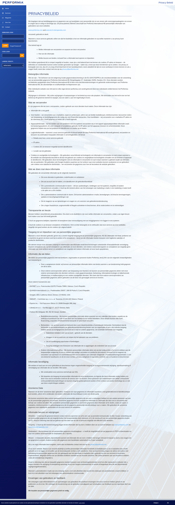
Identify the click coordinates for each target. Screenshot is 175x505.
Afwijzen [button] (156, 503)
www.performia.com (35, 30)
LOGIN (5, 45)
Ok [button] (168, 503)
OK (22, 55)
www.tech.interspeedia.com (56, 30)
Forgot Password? (15, 46)
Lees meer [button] (82, 503)
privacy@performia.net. (70, 69)
